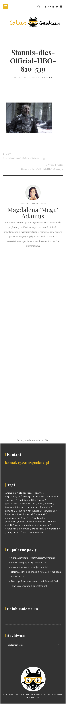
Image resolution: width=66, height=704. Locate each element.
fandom (51, 496)
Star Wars (43, 525)
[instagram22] (53, 6)
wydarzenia (39, 528)
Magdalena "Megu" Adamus (33, 212)
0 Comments (44, 77)
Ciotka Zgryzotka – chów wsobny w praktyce (33, 558)
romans (52, 521)
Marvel (29, 514)
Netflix (27, 518)
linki (19, 514)
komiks (9, 511)
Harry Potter (28, 503)
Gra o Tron (11, 503)
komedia (45, 507)
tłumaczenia (12, 528)
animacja (10, 493)
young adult (12, 532)
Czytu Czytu (12, 496)
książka (10, 514)
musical (40, 514)
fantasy (10, 500)
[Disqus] (33, 296)
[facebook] (46, 6)
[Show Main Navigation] (5, 6)
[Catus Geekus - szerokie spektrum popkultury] (33, 22)
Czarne (39, 493)
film (33, 500)
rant (29, 521)
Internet (20, 507)
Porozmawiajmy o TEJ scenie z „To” (29, 563)
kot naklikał (35, 511)
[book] (61, 6)
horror (48, 503)
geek (41, 500)
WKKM (26, 528)
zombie (39, 532)
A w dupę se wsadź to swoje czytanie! (29, 567)
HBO (40, 503)
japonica (32, 507)
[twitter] (57, 6)
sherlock (29, 525)
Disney (27, 496)
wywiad (53, 528)
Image (9, 507)
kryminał (50, 511)
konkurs (20, 511)
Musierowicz (12, 518)
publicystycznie (15, 521)
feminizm (23, 500)
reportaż (40, 521)
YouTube (27, 532)
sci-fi (8, 525)
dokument (39, 496)
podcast (39, 518)
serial (18, 525)
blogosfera (25, 493)
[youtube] (49, 6)
